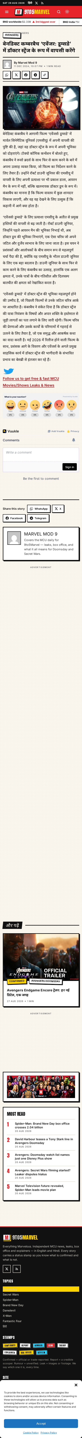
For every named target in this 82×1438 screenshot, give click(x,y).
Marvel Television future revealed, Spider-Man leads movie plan (39, 1187)
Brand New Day (13, 1305)
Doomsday (10, 1289)
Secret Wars (11, 1294)
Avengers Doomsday (45, 981)
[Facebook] (26, 75)
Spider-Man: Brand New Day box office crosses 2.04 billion (42, 1125)
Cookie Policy (31, 1432)
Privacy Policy (49, 1432)
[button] (76, 1385)
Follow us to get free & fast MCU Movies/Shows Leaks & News (31, 381)
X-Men (7, 1315)
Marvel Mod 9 (27, 62)
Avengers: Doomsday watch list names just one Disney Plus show (42, 1156)
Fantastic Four (12, 1321)
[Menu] (7, 12)
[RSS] (42, 3)
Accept (41, 1423)
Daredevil (9, 1310)
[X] (16, 75)
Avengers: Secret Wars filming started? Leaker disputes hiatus (42, 1172)
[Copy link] (44, 74)
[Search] (59, 12)
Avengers (22, 33)
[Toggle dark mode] (67, 12)
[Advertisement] (41, 741)
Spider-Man (10, 1299)
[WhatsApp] (7, 75)
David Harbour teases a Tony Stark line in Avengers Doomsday (44, 1141)
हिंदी (30, 2)
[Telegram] (35, 75)
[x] (36, 3)
